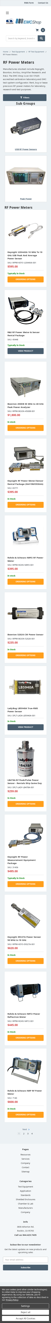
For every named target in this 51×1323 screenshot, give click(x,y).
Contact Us (43, 3)
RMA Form (29, 3)
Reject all (25, 1312)
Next (25, 1129)
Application (25, 1190)
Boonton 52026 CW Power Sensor (25, 634)
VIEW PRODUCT (25, 351)
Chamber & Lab (25, 1203)
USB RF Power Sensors (26, 149)
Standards (25, 1195)
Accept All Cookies (25, 1318)
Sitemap (25, 1171)
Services (25, 1158)
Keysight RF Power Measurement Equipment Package (22, 860)
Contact (25, 1167)
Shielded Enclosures (25, 1199)
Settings (25, 1306)
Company (25, 1163)
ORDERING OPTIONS (25, 279)
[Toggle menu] (7, 13)
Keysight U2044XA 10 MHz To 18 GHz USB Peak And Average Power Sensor (25, 255)
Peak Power (26, 198)
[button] (24, 97)
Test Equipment (25, 1186)
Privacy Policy (12, 1299)
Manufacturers (25, 1207)
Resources (25, 1154)
